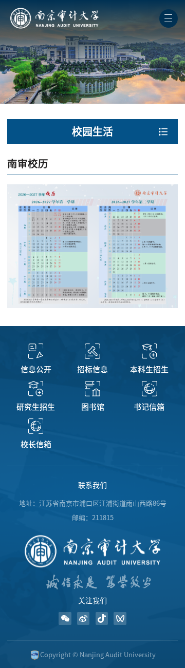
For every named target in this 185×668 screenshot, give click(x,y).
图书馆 (92, 407)
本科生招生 (149, 369)
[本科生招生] (149, 351)
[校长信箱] (35, 426)
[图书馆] (92, 388)
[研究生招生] (35, 388)
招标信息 (92, 369)
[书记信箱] (149, 388)
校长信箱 (36, 444)
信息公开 (36, 369)
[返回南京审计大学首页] (53, 11)
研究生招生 (35, 407)
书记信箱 (149, 407)
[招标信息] (92, 351)
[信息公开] (35, 351)
